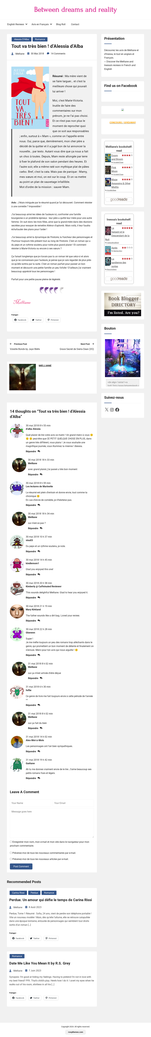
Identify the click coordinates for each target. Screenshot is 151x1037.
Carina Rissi (18, 892)
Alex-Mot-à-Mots (35, 740)
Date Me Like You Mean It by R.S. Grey (39, 963)
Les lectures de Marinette (39, 486)
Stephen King (117, 251)
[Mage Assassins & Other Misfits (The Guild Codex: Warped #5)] (108, 185)
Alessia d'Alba (21, 39)
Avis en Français (40, 24)
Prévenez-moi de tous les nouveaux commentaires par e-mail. (44, 853)
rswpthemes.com (75, 1032)
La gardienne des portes (118, 263)
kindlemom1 (32, 563)
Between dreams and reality (75, 9)
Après (114, 247)
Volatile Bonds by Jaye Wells (25, 349)
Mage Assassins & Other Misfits (120, 183)
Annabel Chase (118, 162)
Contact (75, 24)
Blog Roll (60, 24)
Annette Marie (111, 190)
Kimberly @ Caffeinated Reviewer (43, 586)
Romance (40, 39)
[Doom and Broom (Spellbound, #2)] (108, 161)
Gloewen (30, 632)
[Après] (108, 254)
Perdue (34, 892)
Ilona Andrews (111, 269)
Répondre (31, 451)
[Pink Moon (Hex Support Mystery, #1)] (108, 173)
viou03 (29, 540)
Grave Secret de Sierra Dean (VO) (77, 349)
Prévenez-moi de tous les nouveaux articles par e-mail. (40, 859)
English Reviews (15, 24)
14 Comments (58, 53)
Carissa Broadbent (113, 242)
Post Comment (21, 866)
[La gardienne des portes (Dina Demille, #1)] (108, 265)
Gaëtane (30, 763)
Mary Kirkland (33, 609)
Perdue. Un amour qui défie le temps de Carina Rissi (50, 900)
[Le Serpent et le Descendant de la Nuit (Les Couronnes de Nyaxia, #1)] (108, 234)
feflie (28, 690)
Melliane (32, 463)
